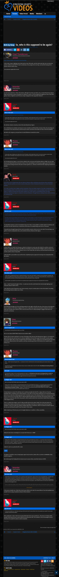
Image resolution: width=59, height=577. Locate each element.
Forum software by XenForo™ (46, 564)
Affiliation (6, 570)
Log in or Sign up (50, 1)
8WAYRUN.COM (21, 529)
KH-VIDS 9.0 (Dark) (9, 558)
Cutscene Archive (10, 569)
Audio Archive (17, 569)
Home (8, 13)
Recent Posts (8, 16)
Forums (14, 13)
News (5, 569)
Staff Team (32, 569)
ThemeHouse (44, 571)
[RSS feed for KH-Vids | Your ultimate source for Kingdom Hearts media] (52, 561)
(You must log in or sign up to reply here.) (48, 527)
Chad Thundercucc (28, 47)
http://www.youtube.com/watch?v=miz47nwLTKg (15, 60)
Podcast (27, 569)
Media (32, 13)
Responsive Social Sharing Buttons (47, 575)
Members (39, 13)
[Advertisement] (29, 32)
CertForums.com (45, 576)
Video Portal (24, 13)
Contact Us (47, 558)
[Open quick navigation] (54, 19)
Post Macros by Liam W (48, 565)
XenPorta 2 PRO (6, 529)
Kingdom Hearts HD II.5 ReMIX (14, 47)
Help (53, 558)
